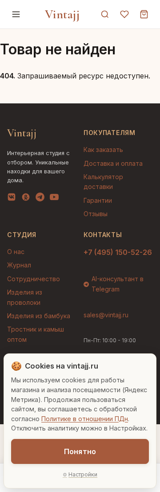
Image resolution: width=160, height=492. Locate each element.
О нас (15, 251)
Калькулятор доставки (103, 181)
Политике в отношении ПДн (84, 418)
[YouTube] (54, 199)
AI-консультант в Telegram (118, 283)
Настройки (82, 474)
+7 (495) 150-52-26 (118, 252)
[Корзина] (144, 14)
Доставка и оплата (113, 163)
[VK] (11, 199)
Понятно (80, 451)
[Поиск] (105, 14)
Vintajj (62, 14)
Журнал (19, 265)
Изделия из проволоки (24, 297)
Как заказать (103, 149)
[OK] (25, 199)
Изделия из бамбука (38, 316)
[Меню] (16, 14)
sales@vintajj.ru (106, 315)
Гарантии (98, 200)
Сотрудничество (33, 279)
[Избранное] (124, 14)
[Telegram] (40, 199)
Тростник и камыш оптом (35, 334)
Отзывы (96, 213)
